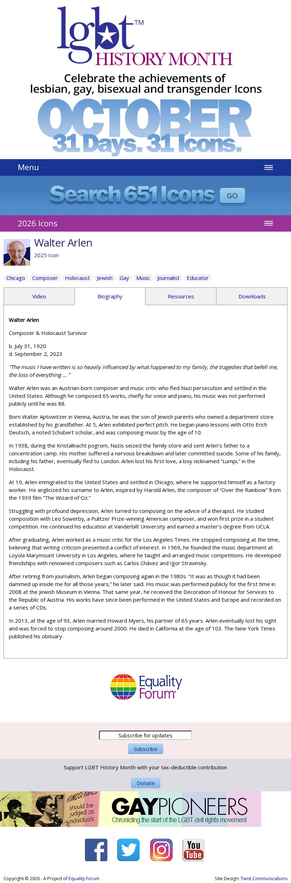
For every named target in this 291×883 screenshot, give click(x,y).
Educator (198, 277)
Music (143, 277)
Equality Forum (83, 879)
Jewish (104, 277)
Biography (110, 296)
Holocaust (77, 277)
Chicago (15, 277)
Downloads (252, 296)
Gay (124, 277)
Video (39, 296)
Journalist (168, 277)
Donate (146, 782)
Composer (45, 277)
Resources (181, 296)
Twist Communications (264, 879)
